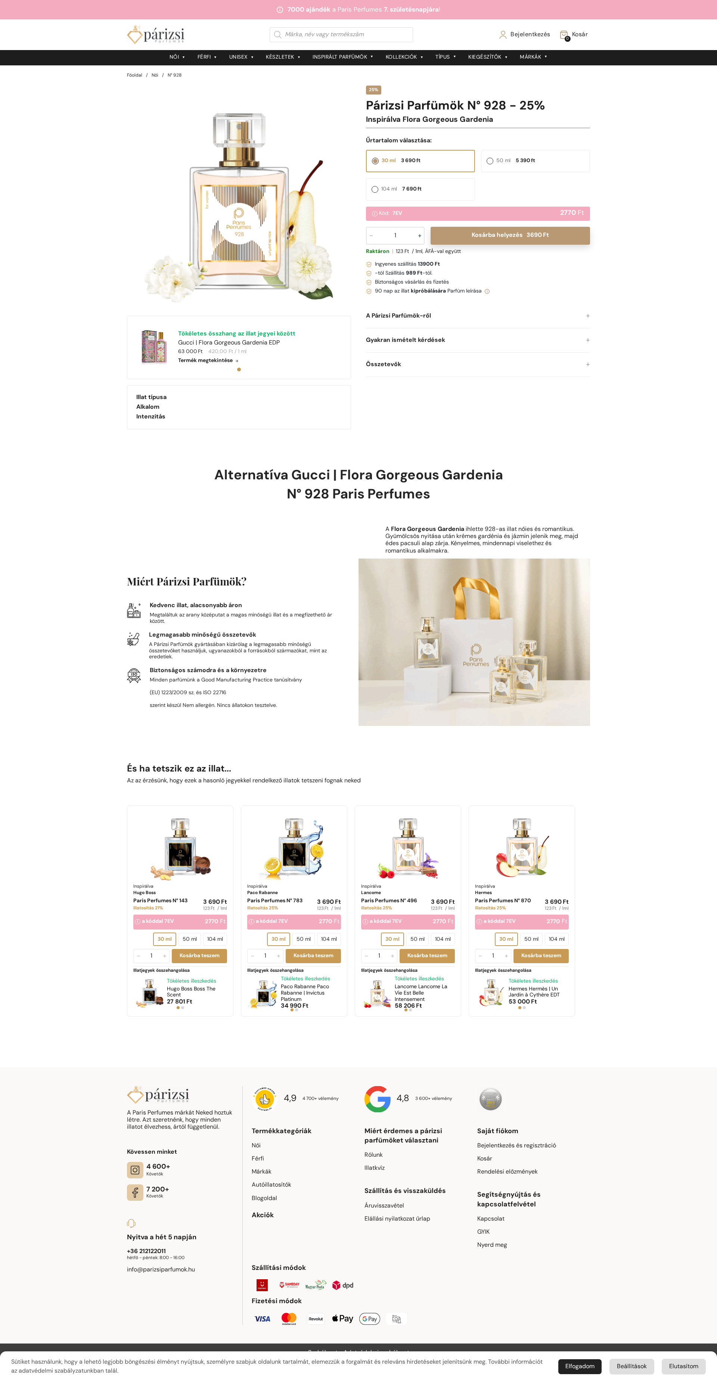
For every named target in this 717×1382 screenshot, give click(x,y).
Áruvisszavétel (384, 1206)
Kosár (484, 1159)
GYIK (483, 1232)
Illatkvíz (374, 1168)
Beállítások (632, 1367)
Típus (442, 57)
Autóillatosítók (271, 1185)
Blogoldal (264, 1199)
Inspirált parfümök (340, 57)
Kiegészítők (485, 57)
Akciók (263, 1215)
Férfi (204, 57)
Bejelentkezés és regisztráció (516, 1146)
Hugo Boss (191, 992)
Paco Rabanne (305, 993)
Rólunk (373, 1155)
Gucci (310, 476)
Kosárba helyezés (510, 235)
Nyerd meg (492, 1245)
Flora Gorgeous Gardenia (421, 476)
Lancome (421, 993)
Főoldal (134, 75)
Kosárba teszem (200, 956)
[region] (239, 198)
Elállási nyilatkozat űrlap (397, 1219)
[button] (478, 316)
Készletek (280, 57)
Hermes (534, 992)
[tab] (239, 369)
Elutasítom (683, 1367)
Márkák (530, 57)
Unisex (238, 57)
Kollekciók (401, 57)
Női (174, 57)
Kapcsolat (491, 1219)
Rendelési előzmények (507, 1172)
